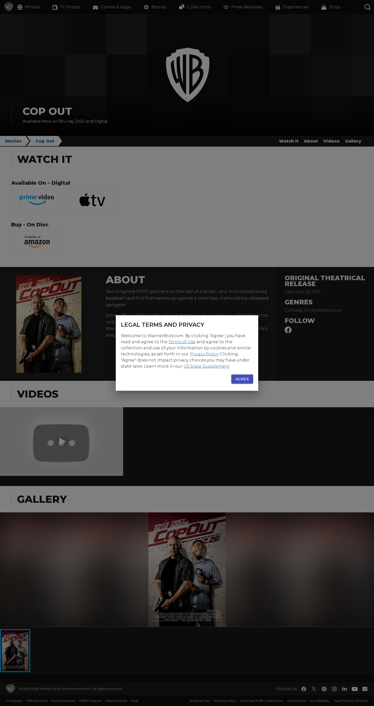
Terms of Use (181, 341)
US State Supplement (206, 366)
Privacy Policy (204, 354)
